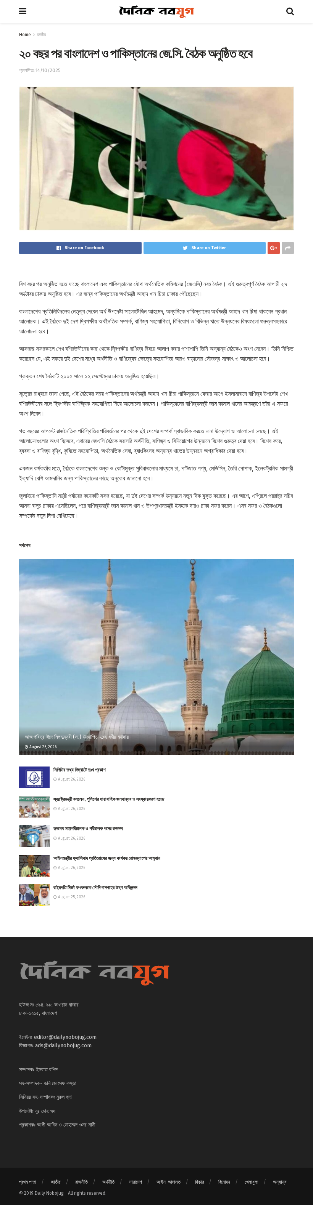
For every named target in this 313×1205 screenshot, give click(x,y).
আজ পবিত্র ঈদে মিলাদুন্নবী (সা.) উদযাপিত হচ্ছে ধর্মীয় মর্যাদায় (77, 737)
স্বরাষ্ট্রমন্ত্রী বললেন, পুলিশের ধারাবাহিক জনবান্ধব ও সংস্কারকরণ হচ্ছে (108, 799)
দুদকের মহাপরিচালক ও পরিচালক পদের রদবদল (88, 828)
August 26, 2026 (42, 747)
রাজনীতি (81, 1182)
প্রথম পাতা (27, 1182)
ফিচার (199, 1182)
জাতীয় (41, 34)
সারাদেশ (135, 1182)
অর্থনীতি (108, 1182)
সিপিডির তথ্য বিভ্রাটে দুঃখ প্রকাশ (79, 770)
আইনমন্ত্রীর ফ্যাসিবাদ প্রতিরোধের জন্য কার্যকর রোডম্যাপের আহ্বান (106, 858)
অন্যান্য (280, 1182)
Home (25, 34)
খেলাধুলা (251, 1182)
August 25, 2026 (71, 897)
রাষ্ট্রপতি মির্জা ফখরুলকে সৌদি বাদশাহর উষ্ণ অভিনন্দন (95, 887)
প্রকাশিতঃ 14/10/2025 (40, 70)
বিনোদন (224, 1182)
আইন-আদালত (168, 1182)
